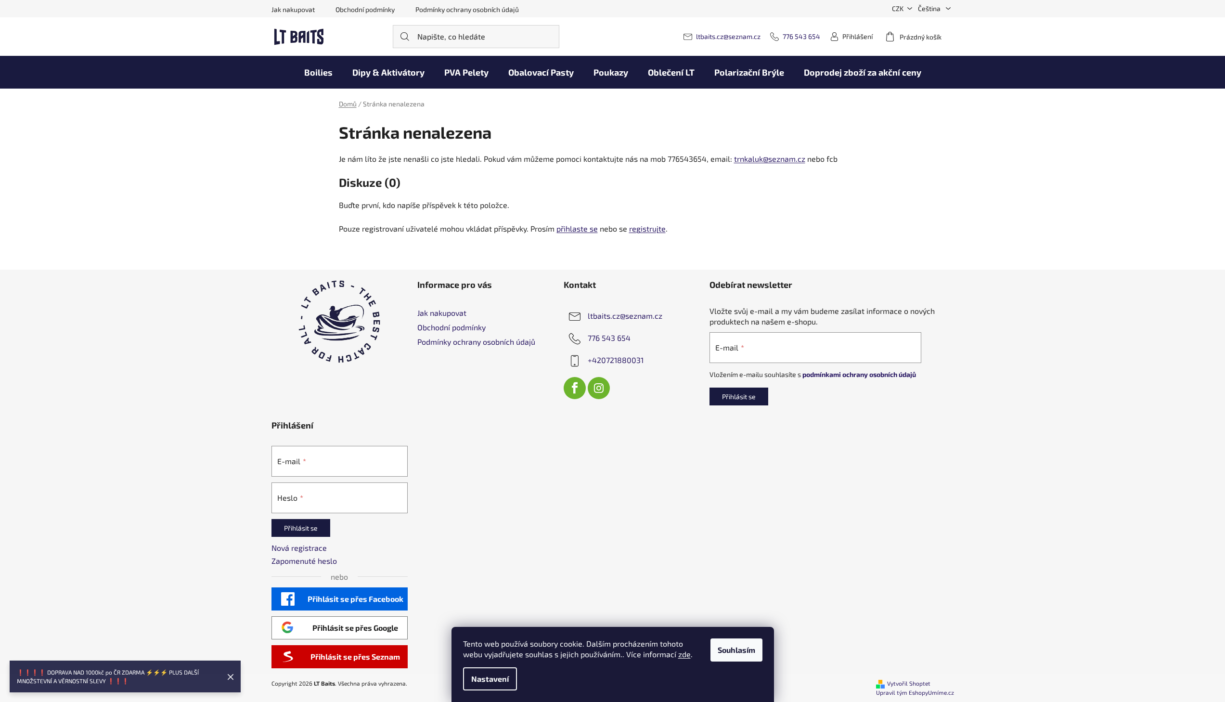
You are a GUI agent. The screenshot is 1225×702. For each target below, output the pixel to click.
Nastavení (490, 678)
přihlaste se (577, 228)
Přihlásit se (739, 396)
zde (684, 654)
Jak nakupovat (293, 9)
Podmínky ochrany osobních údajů (467, 9)
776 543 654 (801, 36)
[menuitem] (318, 72)
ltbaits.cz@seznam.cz (728, 36)
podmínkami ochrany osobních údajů (859, 374)
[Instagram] (599, 388)
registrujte (647, 228)
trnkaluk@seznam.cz (769, 158)
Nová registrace (299, 547)
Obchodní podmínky (365, 9)
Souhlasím (736, 649)
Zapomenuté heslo (304, 560)
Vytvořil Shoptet (908, 683)
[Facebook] (575, 388)
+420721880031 (616, 359)
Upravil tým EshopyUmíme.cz (915, 692)
